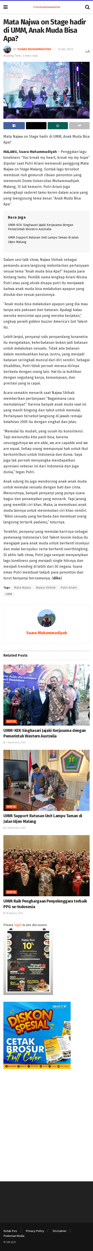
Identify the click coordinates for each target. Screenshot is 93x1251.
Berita (11, 721)
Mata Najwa (22, 587)
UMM (9, 594)
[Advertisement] (46, 1122)
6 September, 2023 (15, 828)
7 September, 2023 (15, 742)
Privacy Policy (35, 1231)
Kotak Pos (10, 1231)
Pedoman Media (13, 1236)
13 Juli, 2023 (65, 49)
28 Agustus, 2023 (14, 913)
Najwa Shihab (46, 587)
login (17, 925)
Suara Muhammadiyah (34, 49)
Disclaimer (60, 1231)
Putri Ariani (69, 587)
